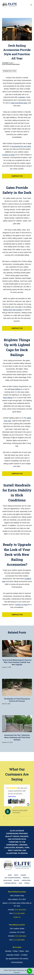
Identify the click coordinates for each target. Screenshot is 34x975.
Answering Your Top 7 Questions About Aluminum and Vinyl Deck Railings (17, 737)
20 (11, 819)
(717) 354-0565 (19, 913)
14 (28, 816)
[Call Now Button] (29, 971)
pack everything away (19, 103)
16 (4, 819)
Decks (16, 875)
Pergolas (26, 877)
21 (13, 819)
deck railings (7, 398)
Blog (20, 883)
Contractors (26, 880)
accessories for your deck (21, 146)
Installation (7, 880)
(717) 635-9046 (20, 936)
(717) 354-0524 (20, 910)
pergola (22, 97)
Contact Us (17, 176)
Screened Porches (10, 883)
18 (8, 819)
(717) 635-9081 (19, 940)
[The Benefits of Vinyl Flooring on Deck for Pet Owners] (17, 687)
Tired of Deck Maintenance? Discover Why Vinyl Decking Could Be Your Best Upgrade (17, 662)
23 (17, 819)
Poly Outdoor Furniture (13, 877)
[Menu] (31, 4)
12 (25, 816)
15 (30, 816)
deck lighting (15, 389)
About (10, 875)
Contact (27, 883)
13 (27, 816)
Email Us (17, 917)
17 (6, 819)
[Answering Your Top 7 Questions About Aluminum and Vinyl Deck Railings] (17, 723)
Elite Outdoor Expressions (11, 64)
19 (10, 819)
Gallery (16, 880)
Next (32, 801)
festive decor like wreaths (12, 310)
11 (23, 816)
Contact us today (8, 155)
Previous (2, 801)
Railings (23, 875)
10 (21, 816)
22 (15, 819)
